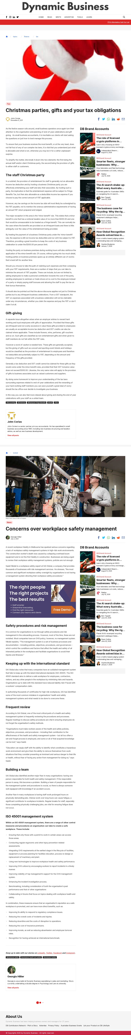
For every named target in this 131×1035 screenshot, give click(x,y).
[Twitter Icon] (17, 17)
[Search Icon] (124, 17)
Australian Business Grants (71, 1026)
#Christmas (21, 402)
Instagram (70, 953)
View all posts (13, 435)
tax (37, 36)
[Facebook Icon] (6, 17)
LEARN (89, 17)
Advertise (69, 17)
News (9, 522)
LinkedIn (41, 953)
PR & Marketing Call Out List (118, 22)
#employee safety (13, 957)
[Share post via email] (123, 119)
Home (41, 17)
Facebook (57, 953)
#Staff (50, 402)
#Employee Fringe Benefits (37, 402)
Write (58, 17)
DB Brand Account (103, 135)
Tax (8, 104)
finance (26, 36)
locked (15, 453)
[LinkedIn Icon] (14, 17)
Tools (80, 17)
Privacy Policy (53, 1026)
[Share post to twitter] (104, 119)
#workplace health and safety (31, 957)
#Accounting (11, 402)
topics (15, 36)
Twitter (49, 953)
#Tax (56, 402)
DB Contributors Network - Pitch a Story (22, 1026)
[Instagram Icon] (10, 17)
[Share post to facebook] (99, 119)
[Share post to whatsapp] (108, 119)
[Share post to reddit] (118, 119)
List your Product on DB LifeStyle (96, 1026)
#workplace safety (49, 957)
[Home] (7, 37)
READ (49, 17)
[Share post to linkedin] (113, 119)
